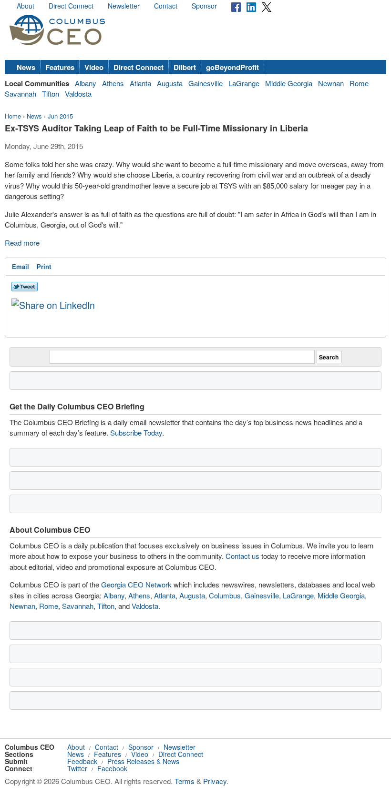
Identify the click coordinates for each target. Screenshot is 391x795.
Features (59, 67)
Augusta (170, 83)
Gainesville (205, 83)
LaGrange (243, 83)
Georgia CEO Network (136, 584)
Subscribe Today (136, 432)
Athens (113, 83)
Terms (185, 781)
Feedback (82, 761)
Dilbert (185, 67)
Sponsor (204, 5)
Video (93, 67)
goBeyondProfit (232, 67)
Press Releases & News (143, 761)
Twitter (77, 768)
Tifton (50, 94)
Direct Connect (71, 5)
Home (13, 115)
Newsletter (124, 5)
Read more (23, 243)
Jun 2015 (60, 115)
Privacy (214, 781)
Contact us (242, 556)
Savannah (20, 94)
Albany (85, 83)
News (26, 67)
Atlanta (140, 83)
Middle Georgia (288, 83)
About (25, 5)
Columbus (225, 595)
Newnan (331, 83)
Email (20, 266)
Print (44, 266)
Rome (359, 83)
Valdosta (78, 94)
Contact (165, 5)
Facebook (112, 768)
